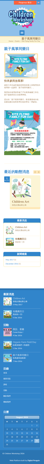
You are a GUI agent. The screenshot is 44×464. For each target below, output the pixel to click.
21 (27, 437)
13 (22, 433)
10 (7, 433)
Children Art (20, 201)
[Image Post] (21, 187)
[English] (39, 3)
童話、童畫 (18, 329)
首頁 (5, 373)
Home (11, 41)
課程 (5, 384)
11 (12, 433)
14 (27, 433)
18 (12, 437)
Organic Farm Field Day (24, 342)
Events (17, 41)
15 (32, 433)
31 (7, 444)
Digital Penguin (34, 460)
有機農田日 (20, 239)
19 (17, 437)
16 (37, 433)
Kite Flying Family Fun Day (31, 41)
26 (17, 441)
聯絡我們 (7, 402)
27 (22, 441)
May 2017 (10, 260)
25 (12, 441)
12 (17, 433)
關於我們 (7, 396)
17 (7, 437)
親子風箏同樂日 (21, 355)
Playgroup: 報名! (25, 2)
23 (37, 437)
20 (22, 437)
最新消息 (7, 379)
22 (32, 437)
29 (32, 441)
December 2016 (12, 264)
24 (7, 441)
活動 (5, 390)
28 (27, 441)
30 (37, 441)
